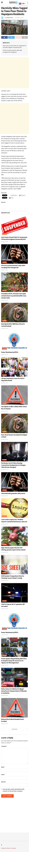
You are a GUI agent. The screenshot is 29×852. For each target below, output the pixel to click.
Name (3, 767)
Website (3, 782)
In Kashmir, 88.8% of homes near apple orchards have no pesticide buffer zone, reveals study (13, 296)
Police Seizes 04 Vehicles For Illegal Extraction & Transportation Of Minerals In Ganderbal (14, 691)
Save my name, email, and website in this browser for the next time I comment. (13, 790)
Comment (4, 746)
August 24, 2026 (5, 608)
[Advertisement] (14, 72)
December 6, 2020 (19, 17)
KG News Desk (9, 17)
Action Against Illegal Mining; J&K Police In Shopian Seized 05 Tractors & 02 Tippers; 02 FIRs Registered (14, 661)
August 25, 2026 (5, 328)
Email (3, 774)
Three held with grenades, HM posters (13, 493)
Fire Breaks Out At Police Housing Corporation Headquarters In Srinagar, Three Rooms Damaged (13, 465)
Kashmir (4, 233)
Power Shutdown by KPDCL (9, 352)
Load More (14, 729)
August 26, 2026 (5, 241)
